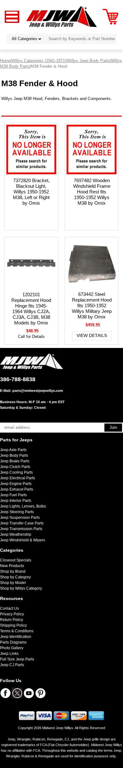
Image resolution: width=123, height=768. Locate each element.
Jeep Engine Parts (16, 483)
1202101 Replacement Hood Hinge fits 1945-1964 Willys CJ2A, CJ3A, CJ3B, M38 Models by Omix (31, 308)
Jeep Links (9, 653)
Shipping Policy (13, 625)
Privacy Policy (12, 614)
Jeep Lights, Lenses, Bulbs (23, 506)
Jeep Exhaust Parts (16, 489)
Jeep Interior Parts (15, 500)
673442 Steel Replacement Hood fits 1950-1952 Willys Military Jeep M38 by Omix (92, 305)
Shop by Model (13, 583)
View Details (92, 335)
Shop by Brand (13, 571)
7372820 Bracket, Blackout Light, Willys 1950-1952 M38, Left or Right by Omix (31, 192)
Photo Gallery (11, 648)
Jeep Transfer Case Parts (22, 523)
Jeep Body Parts (14, 455)
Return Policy (11, 620)
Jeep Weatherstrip (15, 534)
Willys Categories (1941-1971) (39, 60)
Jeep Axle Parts (13, 450)
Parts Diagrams (13, 642)
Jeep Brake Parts (14, 461)
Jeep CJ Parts (12, 665)
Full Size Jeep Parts (17, 659)
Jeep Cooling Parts (16, 472)
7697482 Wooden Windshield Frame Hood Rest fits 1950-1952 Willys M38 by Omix (91, 192)
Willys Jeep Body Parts (88, 60)
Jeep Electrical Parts (17, 478)
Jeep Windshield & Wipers (22, 540)
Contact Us (9, 608)
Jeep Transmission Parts (21, 529)
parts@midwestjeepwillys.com (37, 390)
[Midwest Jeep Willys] (61, 16)
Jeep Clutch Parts (15, 467)
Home (5, 60)
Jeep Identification (15, 636)
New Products (12, 566)
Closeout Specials (15, 560)
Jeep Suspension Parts (20, 517)
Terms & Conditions (16, 631)
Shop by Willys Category (21, 588)
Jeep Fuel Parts (13, 495)
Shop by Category (15, 577)
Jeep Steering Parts (17, 512)
